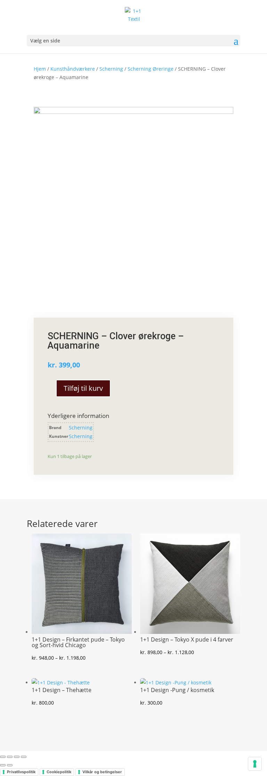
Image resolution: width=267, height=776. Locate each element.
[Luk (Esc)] (23, 757)
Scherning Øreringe (150, 68)
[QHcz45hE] (133, 112)
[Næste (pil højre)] (10, 765)
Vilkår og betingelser (102, 771)
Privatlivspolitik (21, 771)
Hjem (40, 68)
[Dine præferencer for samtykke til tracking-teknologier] (254, 763)
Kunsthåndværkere (72, 68)
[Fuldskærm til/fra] (10, 757)
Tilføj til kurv (83, 388)
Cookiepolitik (59, 771)
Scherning (111, 68)
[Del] (16, 757)
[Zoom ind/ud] (3, 757)
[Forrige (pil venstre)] (3, 765)
